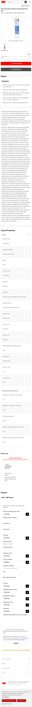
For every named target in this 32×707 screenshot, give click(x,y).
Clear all (29, 54)
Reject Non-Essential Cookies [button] (9, 700)
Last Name (6, 529)
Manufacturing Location (10, 589)
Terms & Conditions (12, 682)
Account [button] (26, 5)
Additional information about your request (15, 614)
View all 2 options (17, 63)
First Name (6, 523)
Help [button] (3, 673)
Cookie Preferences (22, 682)
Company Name (7, 547)
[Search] (26, 2)
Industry (5, 583)
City (4, 571)
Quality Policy (26, 681)
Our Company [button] (7, 659)
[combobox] (5, 544)
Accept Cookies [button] (21, 700)
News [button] (4, 663)
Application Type (8, 602)
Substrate (6, 608)
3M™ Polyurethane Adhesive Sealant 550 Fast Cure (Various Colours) (8, 466)
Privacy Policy (21, 639)
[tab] (15, 458)
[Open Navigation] (30, 2)
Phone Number (7, 541)
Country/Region (7, 559)
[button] (7, 704)
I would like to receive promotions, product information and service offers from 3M (15, 631)
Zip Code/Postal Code (9, 577)
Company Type (7, 553)
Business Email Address (10, 517)
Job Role (5, 535)
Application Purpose (9, 596)
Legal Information (11, 681)
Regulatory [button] (6, 668)
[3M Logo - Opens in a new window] (3, 2)
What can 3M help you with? (11, 511)
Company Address (8, 565)
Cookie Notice (5, 697)
